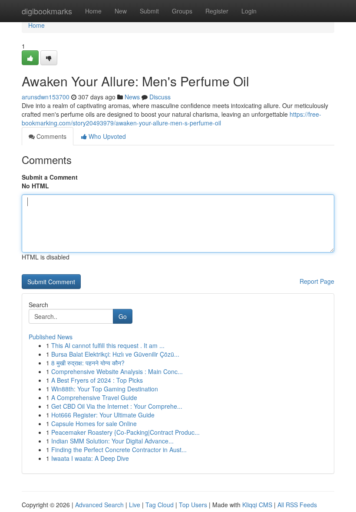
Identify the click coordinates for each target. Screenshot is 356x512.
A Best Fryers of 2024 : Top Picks (97, 380)
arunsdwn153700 (45, 96)
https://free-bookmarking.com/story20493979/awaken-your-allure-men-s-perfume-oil (171, 118)
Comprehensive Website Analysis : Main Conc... (117, 371)
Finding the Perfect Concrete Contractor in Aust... (119, 449)
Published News (51, 336)
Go (123, 316)
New (121, 11)
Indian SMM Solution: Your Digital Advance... (112, 441)
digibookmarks (47, 10)
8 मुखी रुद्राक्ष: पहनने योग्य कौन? (88, 362)
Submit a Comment (50, 177)
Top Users (193, 504)
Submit (149, 11)
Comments (50, 136)
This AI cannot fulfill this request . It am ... (108, 345)
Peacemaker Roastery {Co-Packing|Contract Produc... (125, 432)
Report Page (317, 281)
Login (249, 11)
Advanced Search (99, 504)
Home (93, 11)
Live (134, 504)
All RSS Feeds (297, 504)
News (132, 96)
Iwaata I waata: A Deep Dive (90, 458)
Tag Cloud (159, 504)
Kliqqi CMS (257, 504)
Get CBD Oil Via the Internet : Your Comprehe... (116, 406)
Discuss (160, 96)
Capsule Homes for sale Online (94, 423)
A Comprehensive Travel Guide (94, 397)
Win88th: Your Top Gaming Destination (104, 388)
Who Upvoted (106, 136)
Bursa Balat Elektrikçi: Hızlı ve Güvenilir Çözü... (115, 354)
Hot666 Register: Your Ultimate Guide (103, 414)
